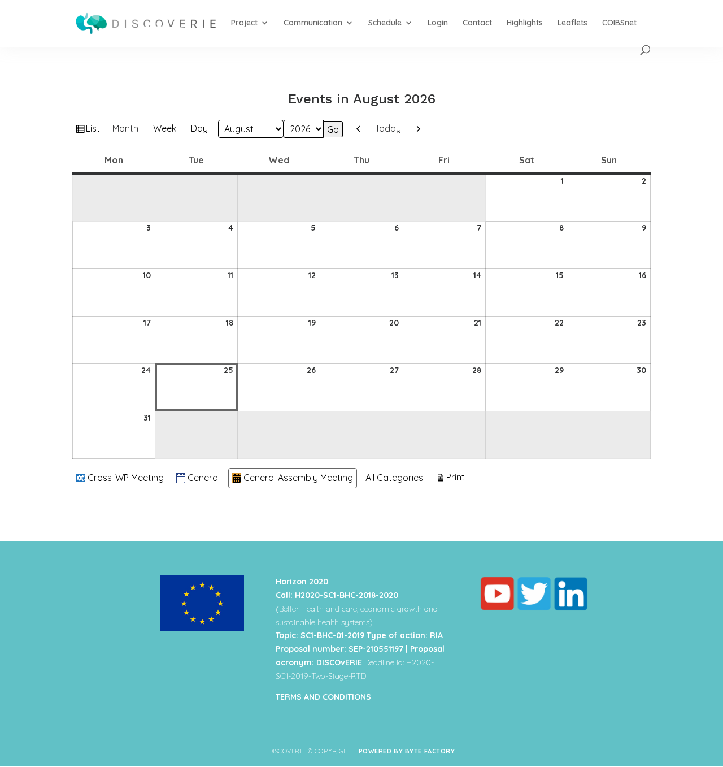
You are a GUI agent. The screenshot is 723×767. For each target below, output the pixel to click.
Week (164, 128)
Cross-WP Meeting (126, 477)
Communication (313, 23)
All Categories (394, 477)
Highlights (525, 23)
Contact (477, 23)
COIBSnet (619, 23)
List (94, 130)
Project (244, 23)
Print (457, 477)
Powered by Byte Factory (407, 751)
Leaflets (572, 23)
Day (199, 128)
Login (438, 23)
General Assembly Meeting (298, 477)
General (204, 477)
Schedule (385, 23)
